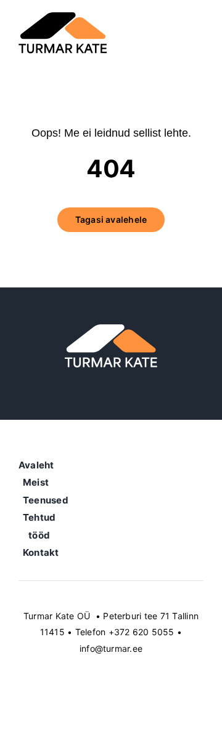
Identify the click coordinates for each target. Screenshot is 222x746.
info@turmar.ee (111, 648)
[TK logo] (62, 17)
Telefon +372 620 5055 (125, 632)
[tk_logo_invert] (111, 329)
